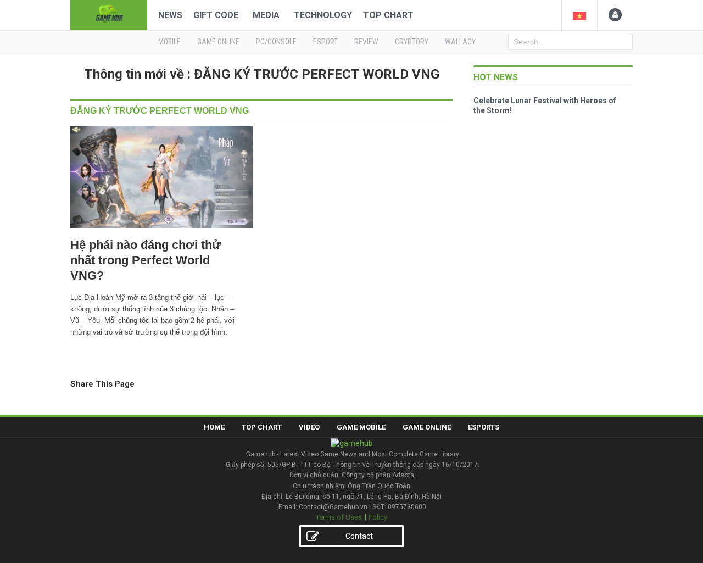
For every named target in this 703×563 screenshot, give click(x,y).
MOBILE (169, 41)
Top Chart (388, 15)
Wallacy (460, 41)
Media (266, 15)
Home (214, 427)
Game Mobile (361, 427)
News (170, 15)
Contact (359, 536)
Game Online (427, 427)
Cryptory (411, 41)
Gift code (215, 15)
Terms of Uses (339, 517)
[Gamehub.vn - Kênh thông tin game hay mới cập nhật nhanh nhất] (109, 14)
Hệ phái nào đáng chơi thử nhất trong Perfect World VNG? (145, 260)
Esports (483, 427)
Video (309, 427)
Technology (323, 15)
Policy (378, 517)
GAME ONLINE (218, 41)
